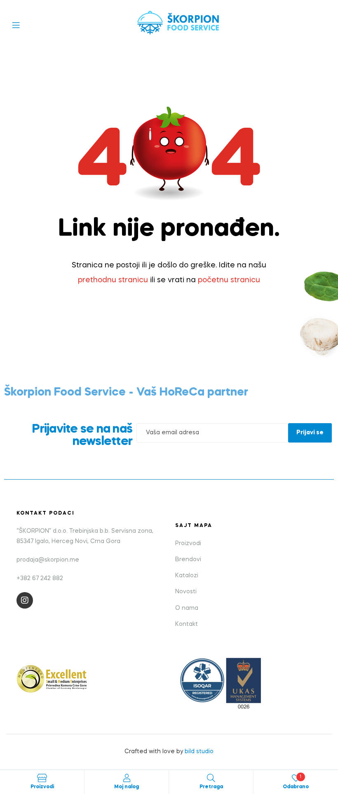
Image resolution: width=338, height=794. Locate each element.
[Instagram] (24, 600)
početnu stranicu (229, 280)
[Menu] (22, 24)
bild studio (199, 751)
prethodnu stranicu (113, 280)
